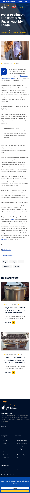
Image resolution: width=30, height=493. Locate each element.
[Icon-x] (8, 475)
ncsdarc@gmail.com (6, 255)
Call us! (11, 219)
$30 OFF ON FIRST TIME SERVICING (15, 1)
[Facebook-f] (2, 475)
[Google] (11, 475)
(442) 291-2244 (6, 250)
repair (21, 262)
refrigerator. (4, 239)
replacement (6, 266)
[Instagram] (5, 475)
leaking (13, 262)
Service (17, 266)
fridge (5, 262)
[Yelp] (14, 475)
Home (2, 30)
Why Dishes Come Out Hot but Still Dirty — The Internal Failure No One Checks (15, 310)
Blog (8, 30)
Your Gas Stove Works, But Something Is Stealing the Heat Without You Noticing (14, 360)
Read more (7, 322)
